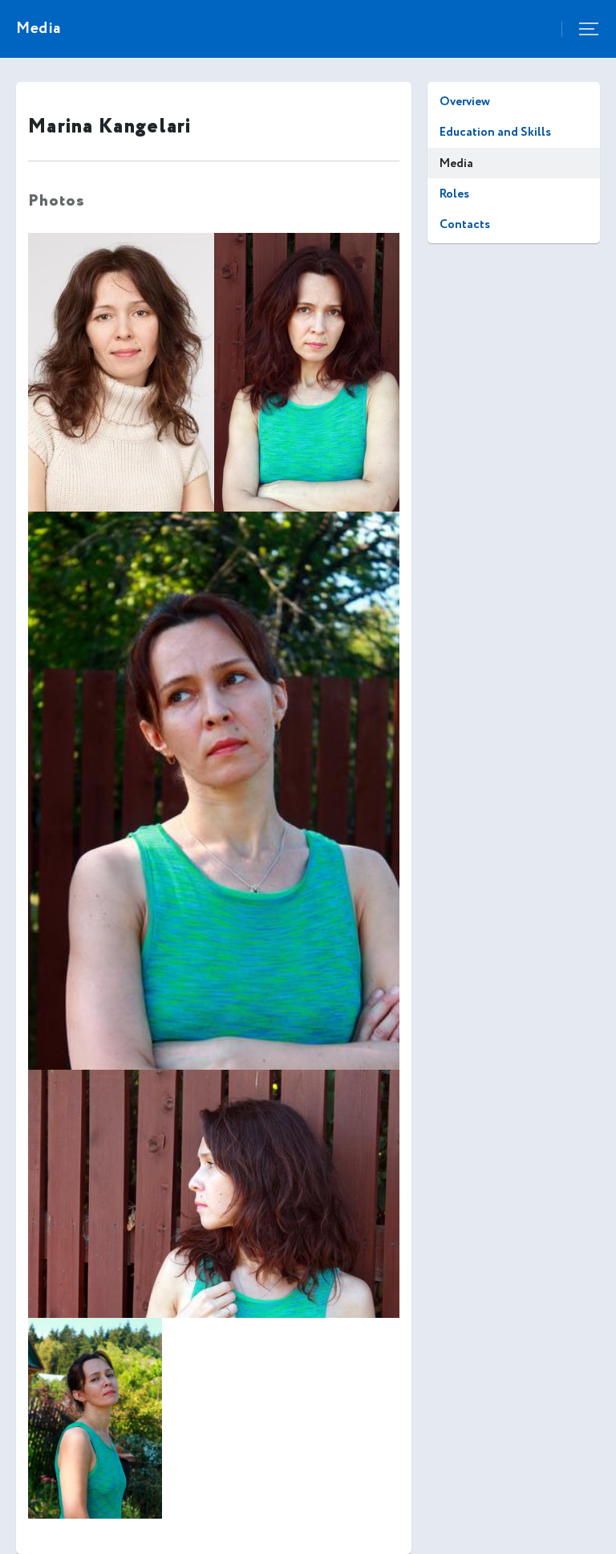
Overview (465, 101)
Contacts (465, 224)
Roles (454, 194)
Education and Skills (495, 132)
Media (456, 163)
